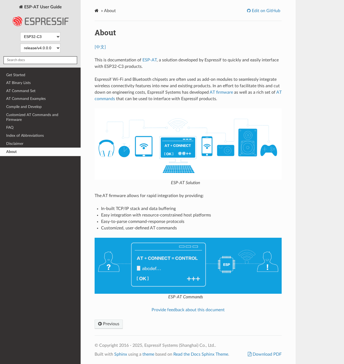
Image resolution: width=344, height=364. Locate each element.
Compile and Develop (24, 107)
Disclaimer (14, 144)
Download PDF (267, 354)
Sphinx (120, 354)
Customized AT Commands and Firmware (32, 117)
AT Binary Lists (18, 83)
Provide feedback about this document (188, 310)
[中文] (100, 47)
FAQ (9, 127)
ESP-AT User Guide (42, 7)
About (11, 152)
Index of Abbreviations (25, 136)
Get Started (15, 75)
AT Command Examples (26, 99)
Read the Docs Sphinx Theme (200, 354)
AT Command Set (20, 91)
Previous (110, 324)
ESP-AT (149, 60)
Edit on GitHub (265, 11)
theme (148, 354)
